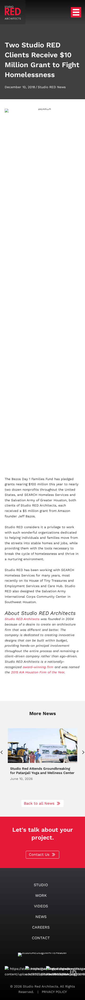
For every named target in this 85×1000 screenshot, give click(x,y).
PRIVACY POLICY (54, 992)
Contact (41, 938)
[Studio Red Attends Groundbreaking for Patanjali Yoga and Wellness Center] (42, 761)
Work (41, 895)
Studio (41, 885)
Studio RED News (52, 87)
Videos (41, 906)
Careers (41, 927)
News (41, 916)
